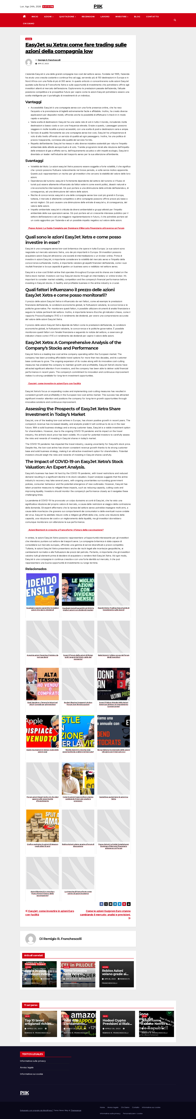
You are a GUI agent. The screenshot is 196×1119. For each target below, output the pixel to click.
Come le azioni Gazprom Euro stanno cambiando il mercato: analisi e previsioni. (105, 912)
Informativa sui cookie (31, 1074)
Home (102, 1107)
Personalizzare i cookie (133, 1113)
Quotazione (67, 16)
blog (27, 1016)
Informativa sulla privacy (33, 1061)
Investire (121, 16)
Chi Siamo (28, 23)
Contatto (152, 16)
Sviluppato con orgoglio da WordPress (36, 1110)
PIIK (98, 6)
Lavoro (105, 16)
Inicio (35, 16)
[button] (175, 20)
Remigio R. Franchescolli (49, 60)
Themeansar (76, 1110)
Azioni (48, 16)
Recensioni (88, 16)
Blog (137, 16)
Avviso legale (27, 1067)
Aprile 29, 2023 (35, 1029)
